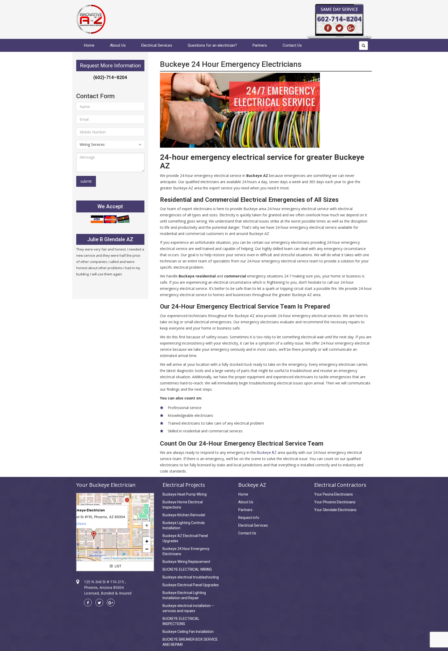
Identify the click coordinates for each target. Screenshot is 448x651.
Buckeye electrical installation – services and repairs (188, 608)
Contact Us (292, 45)
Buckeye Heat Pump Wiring (185, 494)
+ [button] (147, 541)
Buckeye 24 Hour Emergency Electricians (186, 551)
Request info (248, 518)
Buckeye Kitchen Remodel (184, 515)
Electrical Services (156, 45)
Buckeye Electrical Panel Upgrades (191, 585)
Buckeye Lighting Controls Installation (184, 525)
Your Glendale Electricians (335, 510)
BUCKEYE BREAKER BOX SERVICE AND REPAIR (190, 642)
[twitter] (339, 28)
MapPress (117, 558)
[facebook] (328, 28)
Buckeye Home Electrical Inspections (183, 504)
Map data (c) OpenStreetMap (137, 558)
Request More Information (110, 65)
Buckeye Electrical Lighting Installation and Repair (184, 595)
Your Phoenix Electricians (334, 502)
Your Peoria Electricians (333, 494)
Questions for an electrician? (212, 45)
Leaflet (106, 558)
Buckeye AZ (267, 452)
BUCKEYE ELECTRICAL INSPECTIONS (181, 621)
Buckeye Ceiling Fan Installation (188, 631)
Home (89, 45)
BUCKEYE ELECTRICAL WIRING (187, 569)
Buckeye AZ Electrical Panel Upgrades (185, 538)
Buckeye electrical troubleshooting (191, 577)
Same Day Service (339, 9)
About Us (118, 45)
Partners (260, 45)
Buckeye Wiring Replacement (186, 562)
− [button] (147, 548)
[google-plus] (351, 28)
